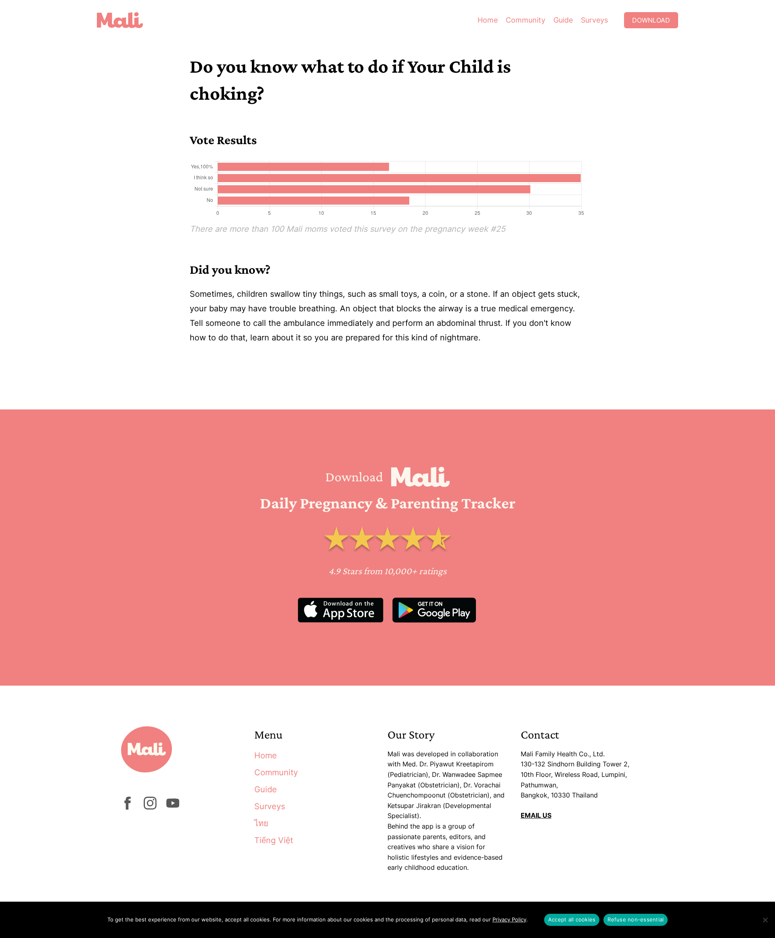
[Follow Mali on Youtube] (172, 807)
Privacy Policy (509, 919)
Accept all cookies (572, 919)
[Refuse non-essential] (765, 920)
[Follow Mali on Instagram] (150, 807)
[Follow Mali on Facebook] (127, 807)
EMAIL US (536, 815)
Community (525, 20)
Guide (563, 20)
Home (488, 20)
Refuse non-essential (635, 919)
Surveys (594, 20)
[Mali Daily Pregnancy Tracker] (126, 20)
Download (651, 20)
